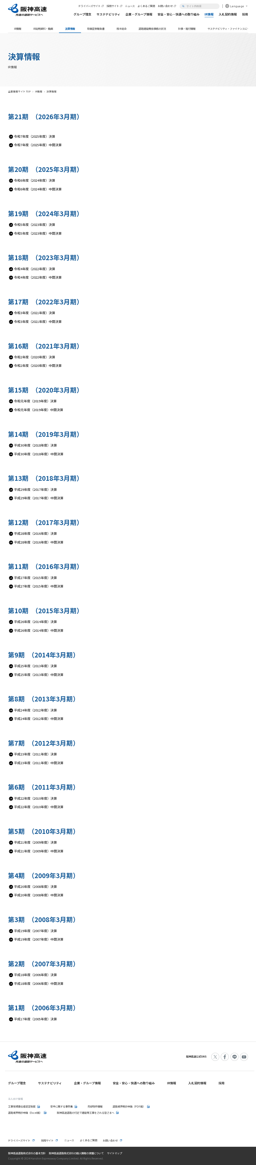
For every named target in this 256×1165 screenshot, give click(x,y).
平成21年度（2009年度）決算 (35, 842)
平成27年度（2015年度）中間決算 (39, 586)
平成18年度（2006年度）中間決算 (39, 983)
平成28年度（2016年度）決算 (35, 533)
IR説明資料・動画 (43, 28)
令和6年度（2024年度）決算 (34, 180)
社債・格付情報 (187, 28)
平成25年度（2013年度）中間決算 (39, 674)
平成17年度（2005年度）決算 (35, 1019)
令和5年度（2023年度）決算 (34, 224)
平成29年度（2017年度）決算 (35, 489)
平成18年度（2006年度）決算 (35, 974)
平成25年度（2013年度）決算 (35, 665)
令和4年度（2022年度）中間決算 (38, 277)
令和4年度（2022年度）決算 (34, 268)
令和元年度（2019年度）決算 (35, 401)
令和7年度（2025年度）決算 (34, 136)
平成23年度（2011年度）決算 (35, 754)
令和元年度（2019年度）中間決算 (38, 409)
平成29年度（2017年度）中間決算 (39, 498)
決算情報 (70, 28)
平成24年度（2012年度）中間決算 (39, 718)
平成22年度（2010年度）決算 (35, 798)
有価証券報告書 (95, 28)
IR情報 (17, 28)
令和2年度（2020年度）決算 (34, 357)
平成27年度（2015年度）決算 (35, 577)
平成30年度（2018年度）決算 (35, 445)
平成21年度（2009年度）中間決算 (39, 851)
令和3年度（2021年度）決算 (34, 312)
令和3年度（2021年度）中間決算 (38, 321)
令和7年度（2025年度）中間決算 (38, 144)
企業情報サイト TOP (19, 91)
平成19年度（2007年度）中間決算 (39, 939)
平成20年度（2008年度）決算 (35, 886)
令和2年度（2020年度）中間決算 (38, 365)
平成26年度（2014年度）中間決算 (39, 630)
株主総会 (121, 28)
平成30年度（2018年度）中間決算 (39, 454)
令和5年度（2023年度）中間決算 (38, 233)
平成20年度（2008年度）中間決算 (39, 895)
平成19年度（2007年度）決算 (35, 930)
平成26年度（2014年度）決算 (35, 621)
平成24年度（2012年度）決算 (35, 710)
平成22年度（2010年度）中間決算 (39, 806)
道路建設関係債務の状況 (152, 28)
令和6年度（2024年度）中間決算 (38, 189)
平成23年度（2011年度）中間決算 (39, 762)
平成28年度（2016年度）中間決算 (39, 542)
